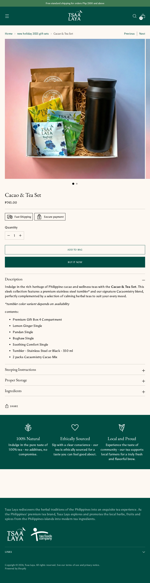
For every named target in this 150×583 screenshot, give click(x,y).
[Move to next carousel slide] (141, 484)
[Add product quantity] (8, 235)
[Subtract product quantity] (20, 235)
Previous (129, 33)
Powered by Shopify (15, 568)
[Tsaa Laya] (75, 16)
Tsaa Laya (30, 564)
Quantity (11, 227)
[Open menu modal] (7, 16)
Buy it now (75, 262)
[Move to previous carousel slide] (132, 484)
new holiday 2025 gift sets (33, 33)
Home (8, 33)
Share (14, 406)
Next (142, 33)
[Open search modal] (135, 16)
